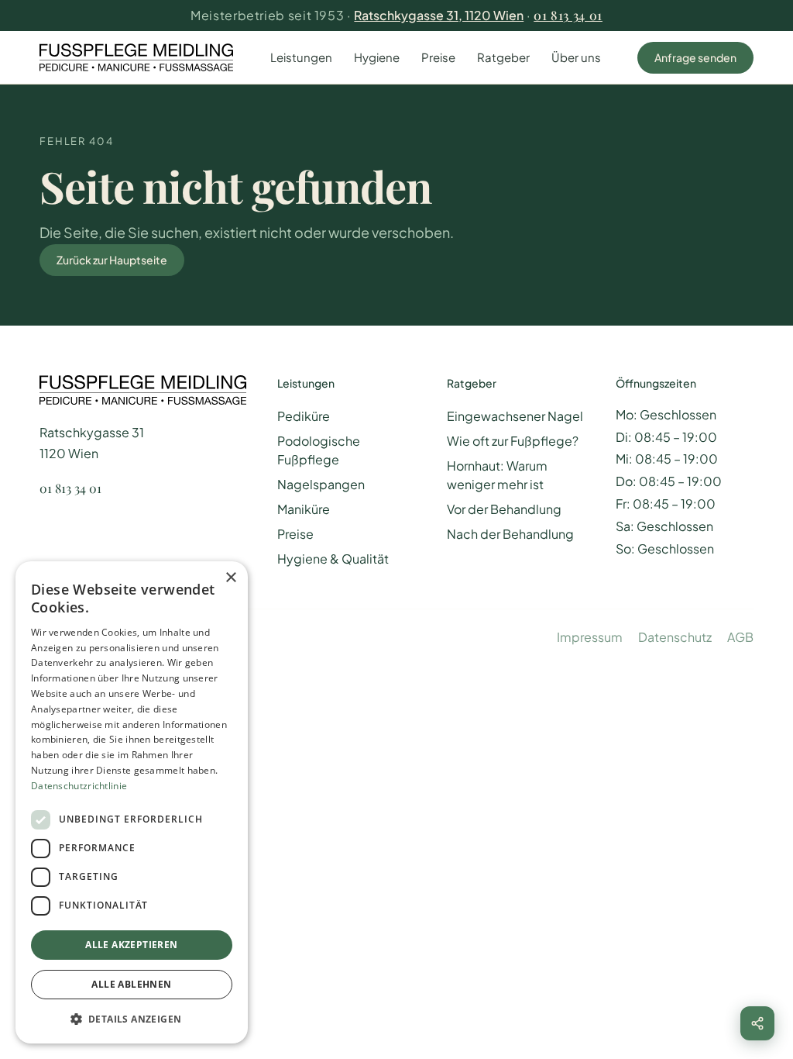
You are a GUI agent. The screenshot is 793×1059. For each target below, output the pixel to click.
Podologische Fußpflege (318, 450)
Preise (438, 57)
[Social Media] (757, 1023)
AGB (740, 637)
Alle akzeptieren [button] (131, 944)
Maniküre (303, 509)
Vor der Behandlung (504, 509)
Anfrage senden (695, 57)
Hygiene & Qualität (333, 558)
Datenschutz (675, 637)
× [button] (230, 578)
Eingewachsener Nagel (515, 416)
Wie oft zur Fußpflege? (512, 441)
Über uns (576, 57)
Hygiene (377, 57)
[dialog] (131, 802)
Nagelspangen (321, 484)
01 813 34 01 (568, 15)
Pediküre (303, 416)
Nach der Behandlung (510, 534)
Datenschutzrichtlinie (79, 785)
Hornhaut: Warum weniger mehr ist (497, 474)
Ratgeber (503, 57)
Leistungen (301, 57)
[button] (131, 1018)
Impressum (590, 637)
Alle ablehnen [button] (131, 984)
